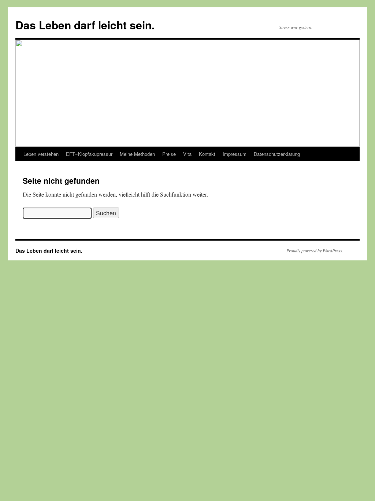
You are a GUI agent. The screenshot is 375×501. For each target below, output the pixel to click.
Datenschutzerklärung (277, 153)
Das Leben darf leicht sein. (85, 25)
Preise (169, 153)
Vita (187, 153)
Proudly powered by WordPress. (314, 250)
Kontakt (207, 153)
